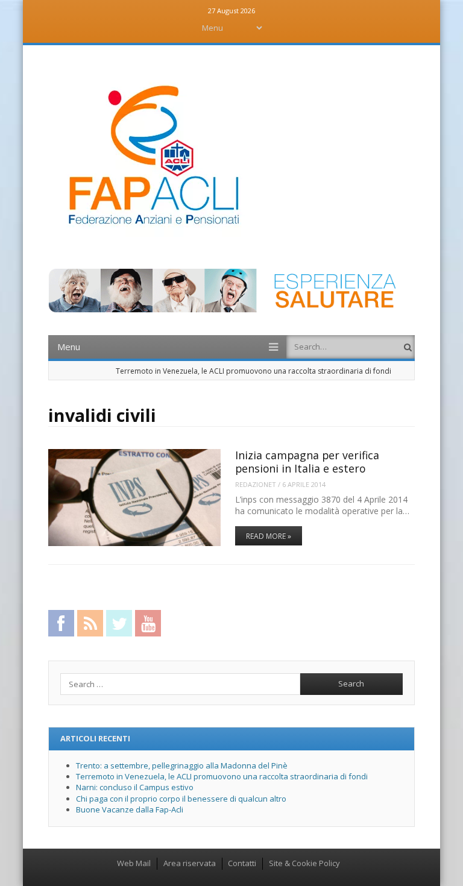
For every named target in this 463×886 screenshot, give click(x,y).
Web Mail (134, 863)
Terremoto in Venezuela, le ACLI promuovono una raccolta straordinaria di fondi (253, 371)
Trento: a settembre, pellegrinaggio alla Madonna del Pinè (182, 765)
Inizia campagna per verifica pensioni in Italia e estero (307, 461)
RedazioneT (255, 484)
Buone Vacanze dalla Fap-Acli (129, 809)
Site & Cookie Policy (304, 863)
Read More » (268, 536)
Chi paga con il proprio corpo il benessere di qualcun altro (181, 798)
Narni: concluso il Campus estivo (135, 787)
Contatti (242, 863)
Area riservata (189, 863)
